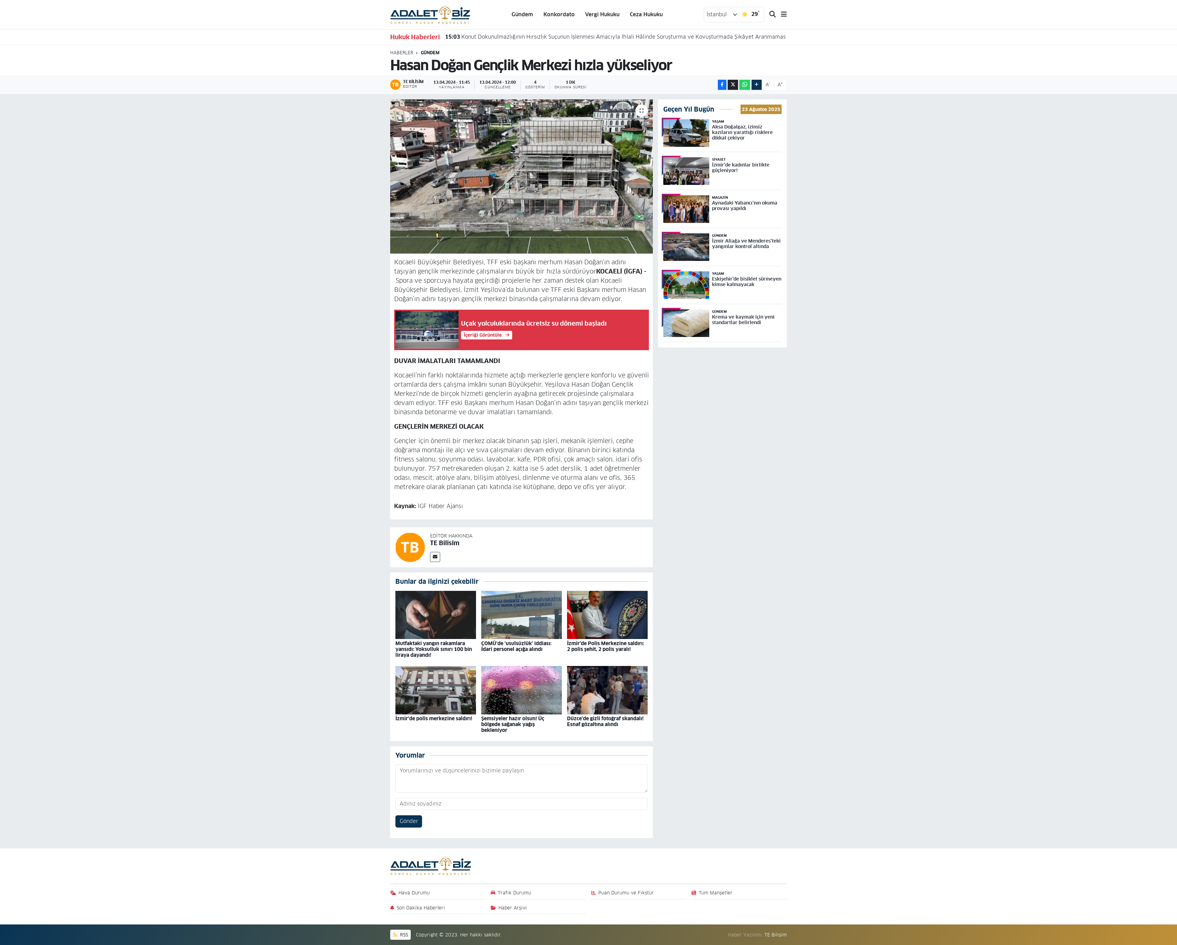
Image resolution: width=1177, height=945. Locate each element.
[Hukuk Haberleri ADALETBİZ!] (430, 14)
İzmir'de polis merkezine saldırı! (433, 718)
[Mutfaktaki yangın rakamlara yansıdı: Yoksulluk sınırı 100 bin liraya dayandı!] (435, 614)
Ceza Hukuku (646, 14)
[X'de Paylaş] (733, 85)
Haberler (401, 52)
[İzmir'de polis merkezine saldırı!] (435, 690)
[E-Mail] (435, 557)
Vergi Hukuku (602, 14)
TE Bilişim (775, 935)
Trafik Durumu (514, 893)
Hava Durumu (414, 893)
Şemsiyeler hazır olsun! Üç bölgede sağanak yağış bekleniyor (512, 724)
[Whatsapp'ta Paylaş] (744, 85)
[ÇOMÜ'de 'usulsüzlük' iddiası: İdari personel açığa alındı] (521, 614)
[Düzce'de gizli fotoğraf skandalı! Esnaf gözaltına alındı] (607, 690)
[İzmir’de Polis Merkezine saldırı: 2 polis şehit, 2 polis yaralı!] (607, 614)
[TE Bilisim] (410, 547)
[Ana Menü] (781, 14)
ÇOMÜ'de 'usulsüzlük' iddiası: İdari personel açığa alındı (516, 646)
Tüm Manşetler (716, 893)
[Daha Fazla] (757, 85)
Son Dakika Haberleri (421, 908)
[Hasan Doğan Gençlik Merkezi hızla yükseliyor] (521, 176)
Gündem (522, 14)
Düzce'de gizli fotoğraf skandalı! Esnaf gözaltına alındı (605, 721)
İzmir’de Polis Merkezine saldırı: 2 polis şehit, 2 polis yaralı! (605, 646)
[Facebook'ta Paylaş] (722, 85)
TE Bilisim (444, 543)
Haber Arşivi (512, 908)
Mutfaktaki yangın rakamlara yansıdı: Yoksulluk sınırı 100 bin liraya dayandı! (433, 649)
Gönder (409, 821)
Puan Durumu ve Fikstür (626, 893)
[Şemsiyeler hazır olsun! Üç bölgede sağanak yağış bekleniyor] (521, 690)
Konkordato (559, 14)
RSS (403, 935)
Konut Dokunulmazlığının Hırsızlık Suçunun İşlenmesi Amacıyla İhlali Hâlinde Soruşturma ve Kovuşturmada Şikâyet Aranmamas (615, 36)
